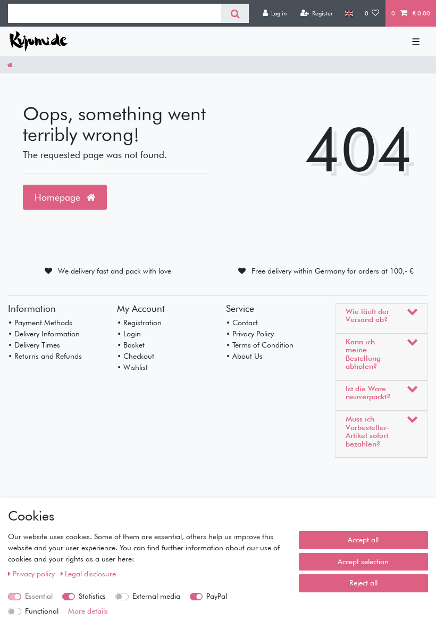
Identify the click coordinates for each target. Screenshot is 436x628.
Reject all (363, 583)
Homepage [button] (59, 197)
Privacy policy (35, 573)
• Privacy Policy (250, 333)
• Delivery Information (44, 333)
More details (88, 611)
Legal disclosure (90, 573)
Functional (41, 611)
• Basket (131, 345)
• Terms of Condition (260, 345)
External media (156, 596)
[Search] (234, 13)
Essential (39, 596)
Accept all (363, 539)
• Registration (139, 322)
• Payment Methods (40, 322)
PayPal (216, 596)
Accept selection (363, 561)
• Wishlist (132, 367)
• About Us (244, 356)
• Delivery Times (34, 345)
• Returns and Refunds (45, 356)
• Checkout (135, 356)
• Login (129, 333)
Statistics (92, 596)
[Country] (348, 13)
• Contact (242, 322)
